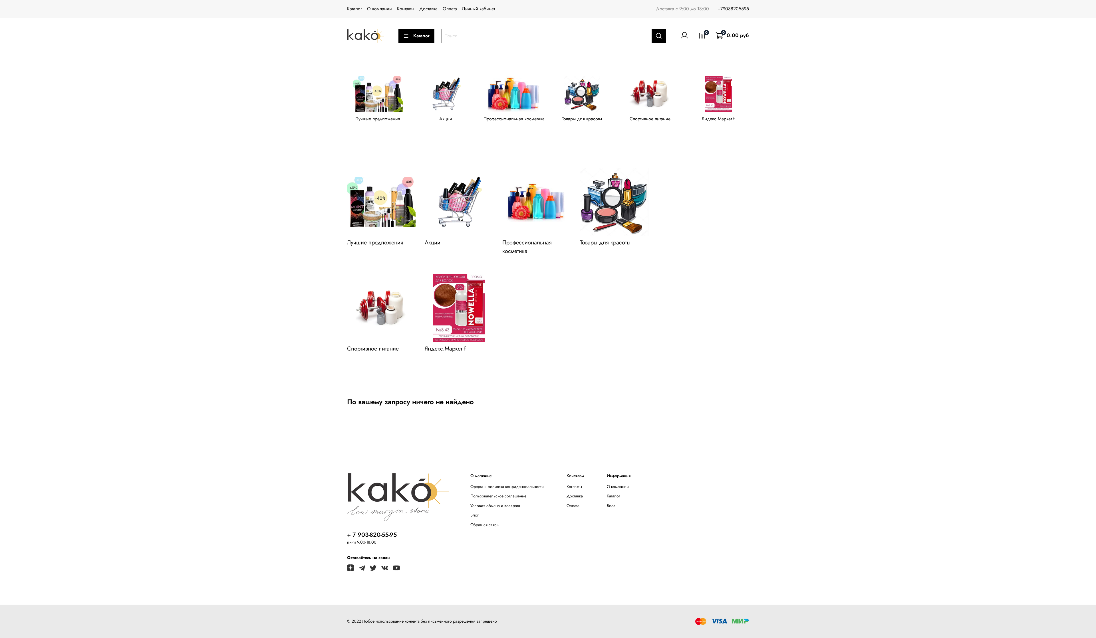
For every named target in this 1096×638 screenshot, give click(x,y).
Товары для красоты (582, 119)
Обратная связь (484, 525)
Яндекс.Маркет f (718, 119)
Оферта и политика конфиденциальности (507, 486)
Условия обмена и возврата (495, 506)
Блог (474, 515)
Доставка (428, 8)
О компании (379, 8)
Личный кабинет (478, 8)
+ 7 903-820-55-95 (372, 534)
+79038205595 (733, 8)
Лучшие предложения (377, 119)
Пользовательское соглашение (498, 496)
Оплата (450, 8)
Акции (445, 119)
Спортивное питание (650, 119)
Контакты (405, 8)
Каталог (354, 8)
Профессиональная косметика (514, 119)
